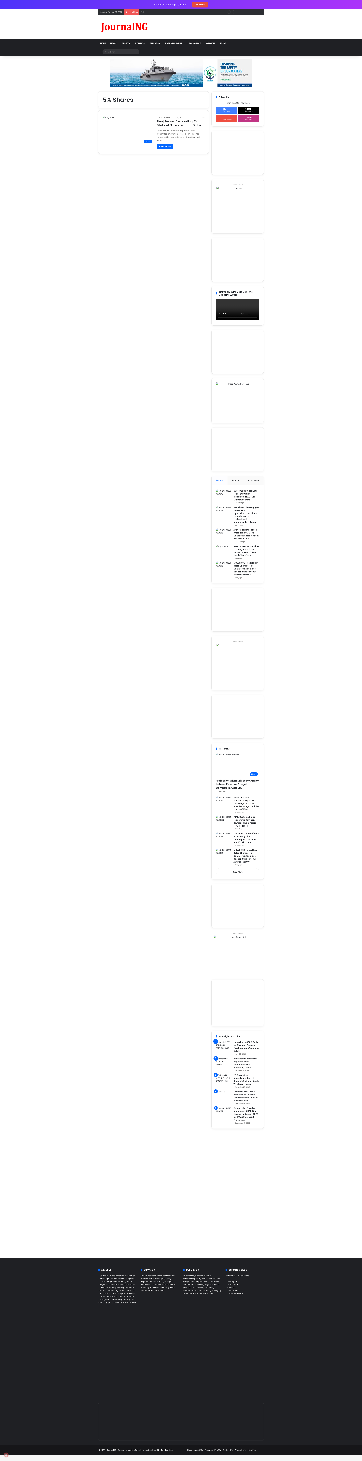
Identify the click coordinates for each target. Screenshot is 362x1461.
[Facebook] (109, 1307)
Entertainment (173, 43)
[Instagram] (119, 1307)
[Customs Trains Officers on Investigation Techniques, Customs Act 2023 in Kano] (223, 837)
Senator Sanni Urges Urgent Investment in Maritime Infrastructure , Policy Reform (246, 1096)
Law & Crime (194, 43)
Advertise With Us (213, 1450)
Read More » (165, 146)
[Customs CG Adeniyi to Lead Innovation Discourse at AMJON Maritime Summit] (223, 494)
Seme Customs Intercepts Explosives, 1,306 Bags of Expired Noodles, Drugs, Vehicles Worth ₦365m (246, 803)
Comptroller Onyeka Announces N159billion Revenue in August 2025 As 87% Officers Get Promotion (245, 1114)
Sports (126, 43)
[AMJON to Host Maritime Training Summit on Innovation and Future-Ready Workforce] (223, 550)
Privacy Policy (240, 1450)
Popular (236, 480)
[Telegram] (122, 1307)
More (223, 43)
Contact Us (228, 1450)
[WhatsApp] (126, 1307)
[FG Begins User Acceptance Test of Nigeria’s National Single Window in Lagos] (223, 1079)
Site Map (252, 1450)
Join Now (200, 4)
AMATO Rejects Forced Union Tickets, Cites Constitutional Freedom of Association (178, 12)
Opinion (210, 43)
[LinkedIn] (115, 1307)
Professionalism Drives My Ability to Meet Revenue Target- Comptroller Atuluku (237, 784)
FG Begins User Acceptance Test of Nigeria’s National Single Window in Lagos (246, 1079)
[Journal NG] (124, 27)
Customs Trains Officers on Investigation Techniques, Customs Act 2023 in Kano (246, 838)
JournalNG (111, 1450)
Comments (253, 480)
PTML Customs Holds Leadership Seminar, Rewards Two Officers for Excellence (244, 821)
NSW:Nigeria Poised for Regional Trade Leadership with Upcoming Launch (245, 1063)
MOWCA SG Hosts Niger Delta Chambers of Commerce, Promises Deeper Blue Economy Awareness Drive (245, 568)
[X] (112, 1307)
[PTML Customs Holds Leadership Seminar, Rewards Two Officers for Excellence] (223, 821)
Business (155, 43)
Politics (140, 43)
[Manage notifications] (6, 1455)
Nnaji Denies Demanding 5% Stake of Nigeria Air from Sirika (179, 123)
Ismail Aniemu (164, 117)
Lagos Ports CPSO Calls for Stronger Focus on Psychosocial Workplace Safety (246, 1046)
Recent (219, 480)
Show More (238, 872)
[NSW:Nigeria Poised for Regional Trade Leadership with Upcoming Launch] (223, 1062)
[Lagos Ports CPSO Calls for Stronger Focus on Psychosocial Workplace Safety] (223, 1046)
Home (103, 43)
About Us (198, 1450)
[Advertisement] (209, 24)
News (113, 43)
